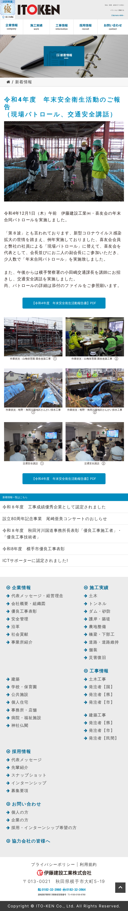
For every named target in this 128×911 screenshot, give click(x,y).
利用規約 (88, 864)
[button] (64, 303)
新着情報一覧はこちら (14, 497)
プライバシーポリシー (53, 864)
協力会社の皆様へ (118, 15)
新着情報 (23, 81)
